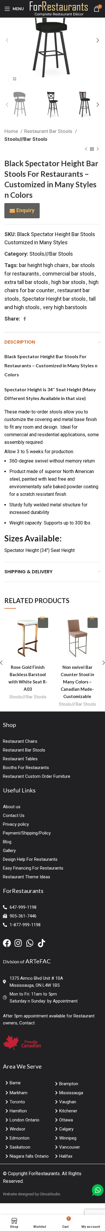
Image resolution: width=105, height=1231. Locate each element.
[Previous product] (86, 149)
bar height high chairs (44, 265)
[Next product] (98, 149)
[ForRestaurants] (59, 8)
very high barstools (65, 307)
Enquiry (25, 210)
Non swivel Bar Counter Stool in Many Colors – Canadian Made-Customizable (77, 681)
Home (11, 131)
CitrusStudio (50, 1194)
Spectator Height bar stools (54, 299)
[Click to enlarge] (14, 79)
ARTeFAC (38, 961)
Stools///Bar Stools (25, 139)
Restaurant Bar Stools (49, 131)
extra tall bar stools (26, 282)
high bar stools (68, 282)
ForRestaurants (44, 1173)
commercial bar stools (68, 274)
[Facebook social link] (25, 319)
